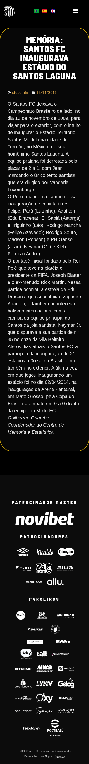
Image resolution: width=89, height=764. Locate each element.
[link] (15, 11)
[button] (75, 10)
